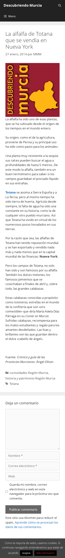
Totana (14, 384)
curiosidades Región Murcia (29, 373)
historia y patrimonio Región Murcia (30, 378)
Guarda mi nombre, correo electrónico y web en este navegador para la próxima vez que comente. (34, 491)
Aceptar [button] (26, 553)
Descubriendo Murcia (23, 5)
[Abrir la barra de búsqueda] (59, 5)
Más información (45, 553)
